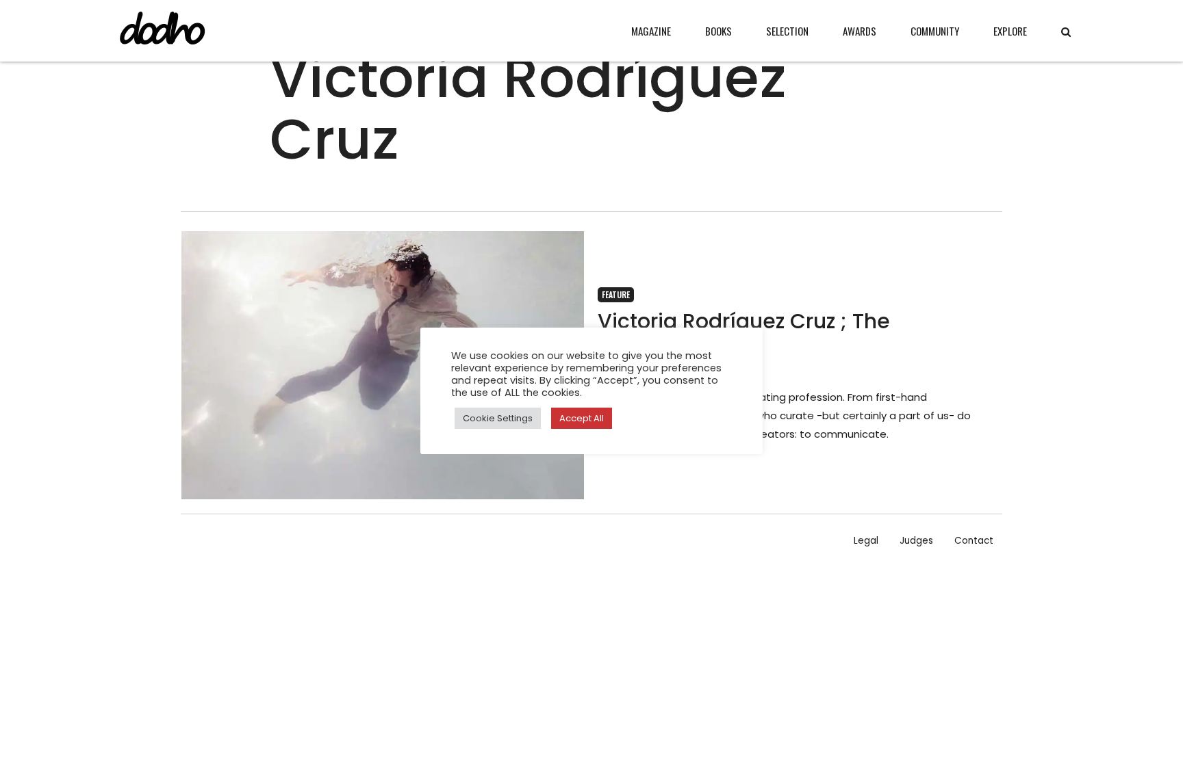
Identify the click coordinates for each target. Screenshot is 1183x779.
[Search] (1066, 32)
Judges (916, 540)
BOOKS (718, 30)
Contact (973, 540)
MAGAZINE (651, 30)
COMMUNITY (935, 30)
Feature (616, 294)
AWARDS (859, 30)
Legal (866, 540)
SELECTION (787, 30)
